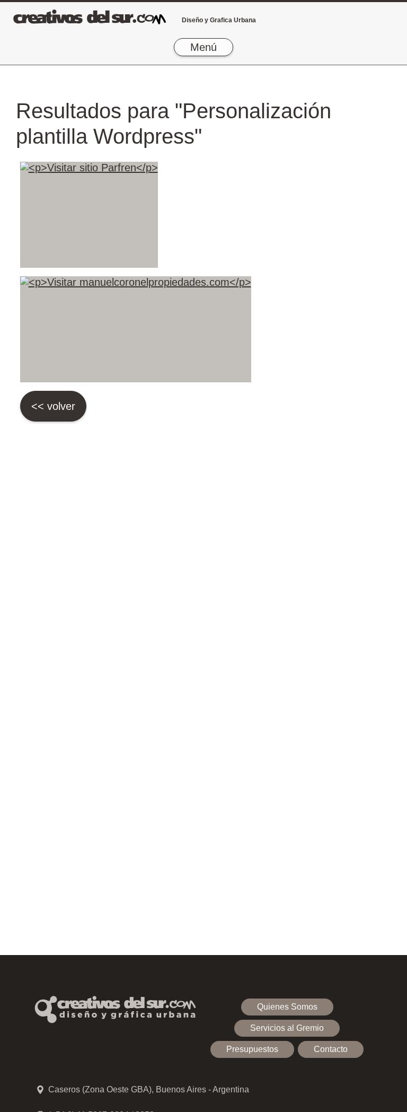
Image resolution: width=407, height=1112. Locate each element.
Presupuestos (252, 1049)
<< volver (53, 406)
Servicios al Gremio (287, 1027)
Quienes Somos (287, 1006)
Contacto (331, 1049)
